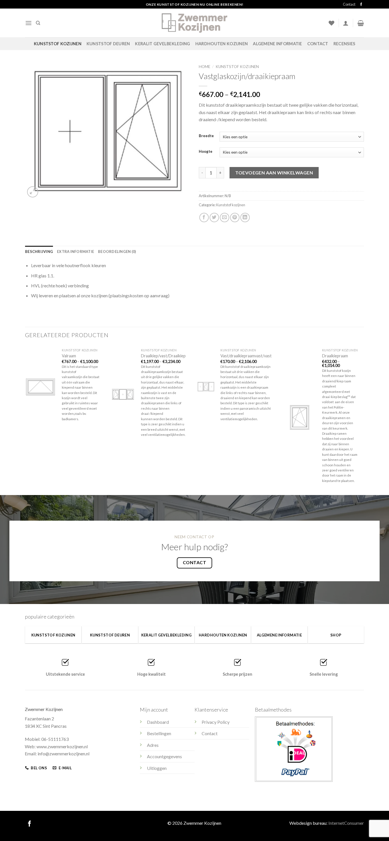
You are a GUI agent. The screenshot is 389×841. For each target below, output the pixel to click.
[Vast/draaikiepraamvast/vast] (205, 386)
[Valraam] (40, 386)
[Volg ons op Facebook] (361, 5)
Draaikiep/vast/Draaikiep (163, 355)
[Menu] (28, 23)
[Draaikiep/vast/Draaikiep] (123, 394)
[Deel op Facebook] (204, 217)
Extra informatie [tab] (75, 251)
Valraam (69, 355)
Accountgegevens (164, 756)
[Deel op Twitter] (214, 217)
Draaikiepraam (335, 355)
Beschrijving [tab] (39, 251)
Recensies (344, 43)
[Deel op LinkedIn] (245, 217)
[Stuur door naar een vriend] (224, 217)
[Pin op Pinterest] (234, 217)
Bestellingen (159, 733)
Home (204, 66)
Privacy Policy (216, 722)
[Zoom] (32, 191)
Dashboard (158, 722)
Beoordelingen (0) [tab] (117, 251)
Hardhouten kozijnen (221, 43)
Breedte (206, 136)
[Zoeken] (38, 23)
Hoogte (205, 152)
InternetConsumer (346, 823)
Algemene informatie (277, 43)
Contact (349, 4)
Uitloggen (157, 768)
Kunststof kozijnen (57, 43)
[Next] (363, 419)
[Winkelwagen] (360, 23)
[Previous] (25, 419)
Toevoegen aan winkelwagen (274, 172)
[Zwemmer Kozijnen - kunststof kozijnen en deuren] (194, 23)
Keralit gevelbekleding (162, 43)
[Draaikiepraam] (299, 417)
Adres (153, 745)
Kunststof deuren (108, 43)
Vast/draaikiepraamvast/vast (246, 355)
